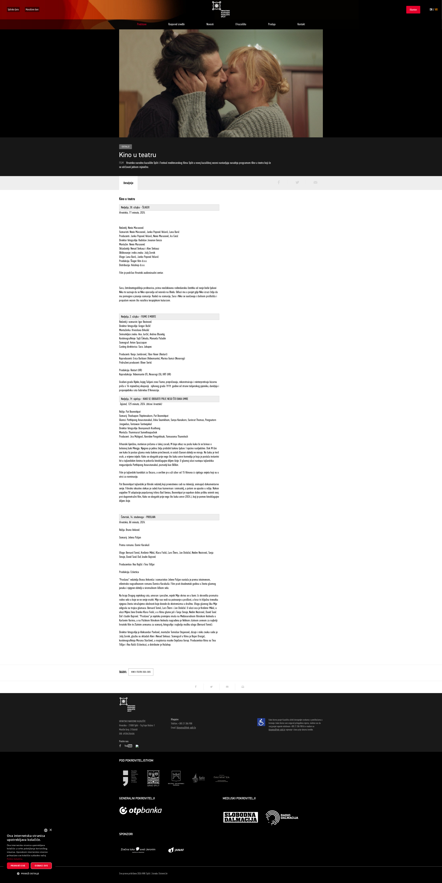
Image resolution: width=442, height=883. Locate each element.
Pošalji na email (314, 182)
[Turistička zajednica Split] (199, 778)
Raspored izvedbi (176, 24)
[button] (29, 873)
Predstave (141, 24)
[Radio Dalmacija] (282, 818)
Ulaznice (413, 9)
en (431, 9)
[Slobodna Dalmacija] (241, 817)
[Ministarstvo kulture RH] (130, 778)
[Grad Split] (153, 778)
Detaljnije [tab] (128, 183)
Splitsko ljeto (13, 9)
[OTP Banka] (142, 810)
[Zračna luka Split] (138, 850)
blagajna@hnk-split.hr (186, 727)
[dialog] (29, 853)
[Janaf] (176, 850)
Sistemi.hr (163, 873)
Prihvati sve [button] (18, 865)
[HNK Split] (221, 9)
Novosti (210, 24)
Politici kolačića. (15, 858)
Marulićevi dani (32, 9)
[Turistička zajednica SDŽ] (221, 778)
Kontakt (301, 24)
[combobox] (45, 830)
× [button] (50, 830)
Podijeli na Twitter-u (296, 182)
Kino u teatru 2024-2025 (141, 671)
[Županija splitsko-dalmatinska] (176, 778)
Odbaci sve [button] (41, 865)
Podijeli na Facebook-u (278, 182)
